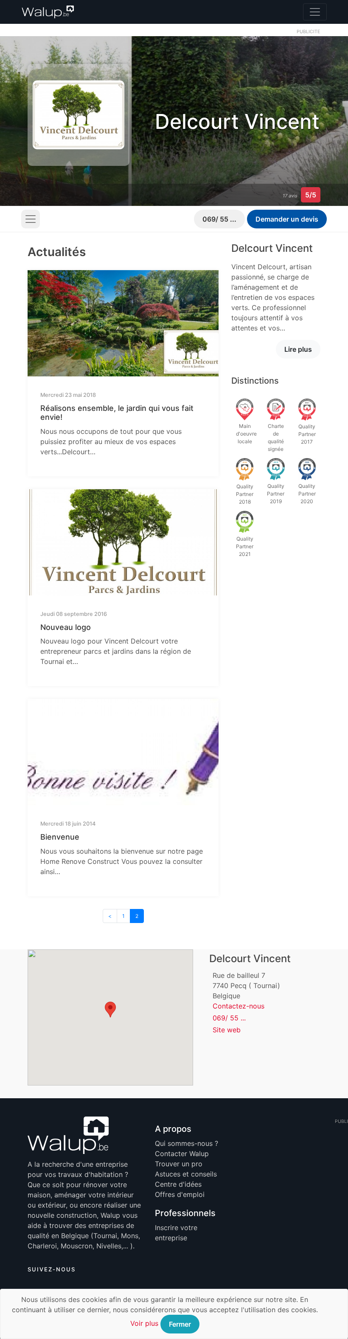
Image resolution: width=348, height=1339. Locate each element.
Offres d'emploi (180, 1194)
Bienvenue (59, 836)
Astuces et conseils (186, 1174)
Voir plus (144, 1323)
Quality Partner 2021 (244, 546)
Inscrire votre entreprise (176, 1232)
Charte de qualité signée (276, 437)
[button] (110, 1009)
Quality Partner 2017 (307, 434)
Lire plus (298, 349)
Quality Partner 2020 (307, 493)
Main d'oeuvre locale (246, 433)
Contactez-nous (238, 1006)
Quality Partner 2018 (244, 494)
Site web (227, 1030)
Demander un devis (286, 219)
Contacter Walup (182, 1153)
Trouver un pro (178, 1164)
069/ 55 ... (219, 219)
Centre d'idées (178, 1184)
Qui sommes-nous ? (186, 1143)
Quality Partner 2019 (275, 493)
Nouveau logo (65, 627)
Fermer (180, 1324)
